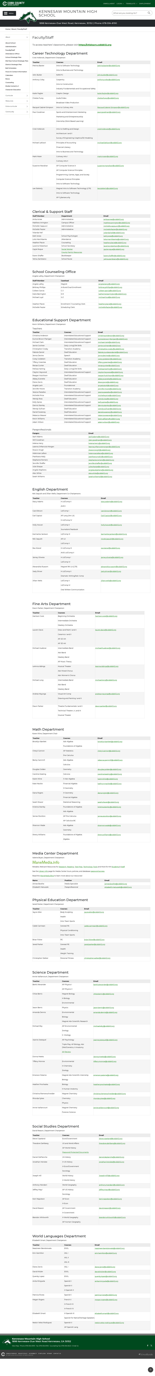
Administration (10, 46)
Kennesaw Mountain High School (68, 13)
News (7, 79)
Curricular (9, 95)
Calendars (9, 75)
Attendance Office (12, 54)
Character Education (13, 90)
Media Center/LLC (12, 86)
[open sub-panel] (27, 37)
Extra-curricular (11, 106)
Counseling (9, 82)
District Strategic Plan (13, 64)
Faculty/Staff (10, 50)
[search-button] (149, 13)
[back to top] (150, 1369)
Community (10, 112)
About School (10, 43)
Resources (9, 101)
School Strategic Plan (13, 57)
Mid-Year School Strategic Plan (16, 61)
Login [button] (119, 3)
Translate (130, 3)
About (8, 37)
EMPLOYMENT (145, 3)
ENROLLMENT (109, 3)
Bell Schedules (10, 68)
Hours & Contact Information (16, 72)
